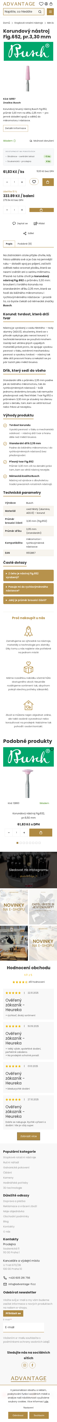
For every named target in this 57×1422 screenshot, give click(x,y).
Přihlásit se (13, 1313)
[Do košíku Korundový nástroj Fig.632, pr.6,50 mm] (40, 833)
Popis (9, 243)
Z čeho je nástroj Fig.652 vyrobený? (22, 575)
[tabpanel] (28, 792)
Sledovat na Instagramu (28, 870)
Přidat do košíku (48, 182)
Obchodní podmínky (16, 1216)
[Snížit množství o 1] (7, 182)
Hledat (40, 12)
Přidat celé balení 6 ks (41, 210)
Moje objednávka (13, 1211)
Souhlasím (39, 1415)
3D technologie (12, 1188)
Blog (6, 1221)
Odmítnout (18, 1415)
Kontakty (9, 1226)
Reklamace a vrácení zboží (20, 1206)
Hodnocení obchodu (28, 968)
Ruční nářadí (11, 1162)
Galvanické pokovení (16, 1167)
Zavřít (42, 238)
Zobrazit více (28, 1136)
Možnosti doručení (44, 140)
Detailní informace (15, 128)
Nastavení (28, 1407)
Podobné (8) (25, 243)
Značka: (12, 102)
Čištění (7, 1172)
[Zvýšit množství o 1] (21, 182)
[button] (24, 832)
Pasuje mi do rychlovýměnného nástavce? (27, 588)
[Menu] (50, 11)
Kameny (8, 1177)
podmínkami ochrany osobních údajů (26, 1342)
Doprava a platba (14, 1201)
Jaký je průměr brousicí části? (27, 600)
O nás (6, 1231)
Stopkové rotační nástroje (19, 1157)
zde (46, 1401)
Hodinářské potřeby (15, 1183)
